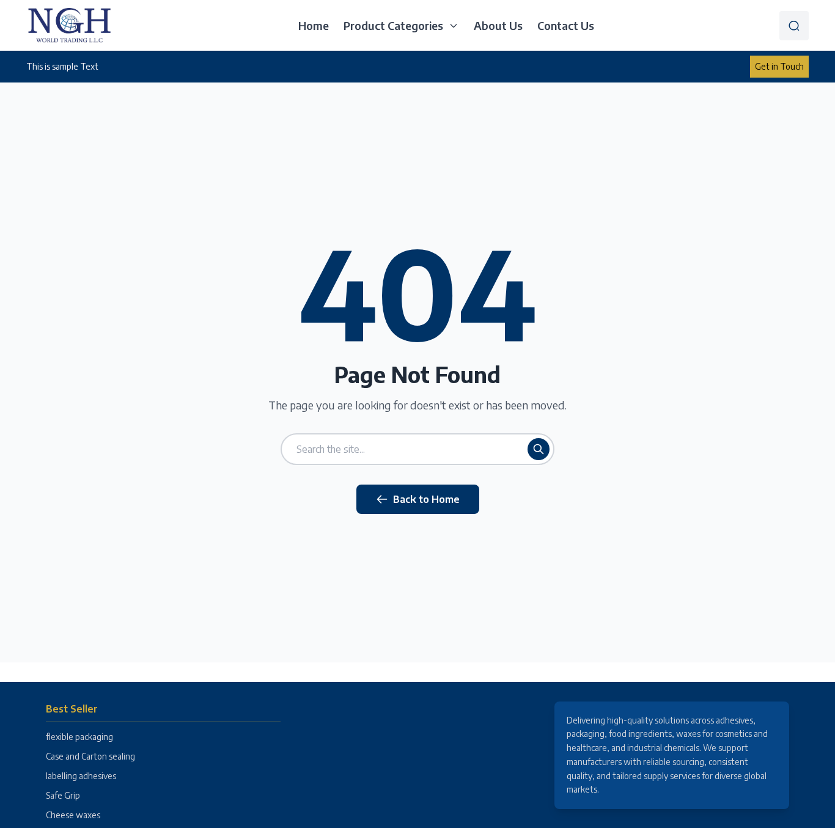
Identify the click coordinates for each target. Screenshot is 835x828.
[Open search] (794, 25)
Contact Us (565, 25)
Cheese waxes (73, 815)
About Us (498, 25)
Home (313, 25)
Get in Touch (779, 66)
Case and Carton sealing (90, 756)
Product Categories (393, 25)
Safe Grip (63, 795)
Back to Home (426, 499)
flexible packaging (79, 736)
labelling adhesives (81, 776)
